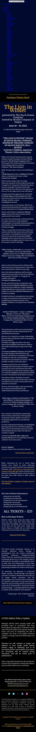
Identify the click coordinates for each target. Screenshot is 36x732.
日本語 (9, 49)
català (8, 21)
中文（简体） (11, 22)
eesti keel (9, 30)
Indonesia (9, 44)
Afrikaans (9, 16)
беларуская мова (11, 18)
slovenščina (10, 79)
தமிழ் (8, 82)
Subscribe (6, 7)
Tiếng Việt (9, 90)
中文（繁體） (11, 24)
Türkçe (8, 85)
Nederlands (10, 32)
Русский (9, 66)
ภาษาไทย (9, 84)
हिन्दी (8, 40)
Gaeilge (9, 43)
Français (9, 35)
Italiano (9, 47)
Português (9, 62)
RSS (4, 10)
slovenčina (9, 77)
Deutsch (9, 37)
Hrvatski (9, 26)
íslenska (9, 46)
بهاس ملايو (10, 56)
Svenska (9, 71)
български (10, 19)
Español (9, 68)
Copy (26, 1)
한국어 (9, 52)
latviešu (9, 76)
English (9, 13)
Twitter (7, 4)
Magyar (9, 41)
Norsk (8, 59)
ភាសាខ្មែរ (9, 51)
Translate (5, 12)
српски (9, 80)
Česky (8, 27)
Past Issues (6, 8)
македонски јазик (12, 54)
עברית (8, 73)
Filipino (9, 87)
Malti (8, 57)
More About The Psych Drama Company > (18, 603)
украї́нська (10, 88)
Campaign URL (4, 1)
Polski (8, 60)
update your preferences (14, 726)
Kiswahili (9, 69)
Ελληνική (9, 38)
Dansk (8, 29)
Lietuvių (9, 74)
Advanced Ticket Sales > (18, 535)
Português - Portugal (12, 63)
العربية (8, 15)
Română (9, 65)
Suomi (8, 33)
